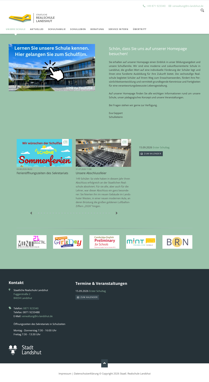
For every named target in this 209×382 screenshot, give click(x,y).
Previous (31, 213)
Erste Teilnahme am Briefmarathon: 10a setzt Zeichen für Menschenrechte (79, 213)
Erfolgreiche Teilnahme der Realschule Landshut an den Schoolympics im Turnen (65, 213)
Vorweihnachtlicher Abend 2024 (88, 213)
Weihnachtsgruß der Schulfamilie (53, 213)
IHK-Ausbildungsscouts (85, 213)
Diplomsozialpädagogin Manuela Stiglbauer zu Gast (97, 213)
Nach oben (104, 363)
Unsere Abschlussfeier (91, 173)
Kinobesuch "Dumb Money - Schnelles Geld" (59, 213)
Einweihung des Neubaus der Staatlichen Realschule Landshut (62, 213)
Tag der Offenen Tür (44, 213)
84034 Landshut (23, 298)
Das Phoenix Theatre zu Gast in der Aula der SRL (109, 213)
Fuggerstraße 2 (22, 294)
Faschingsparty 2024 (106, 213)
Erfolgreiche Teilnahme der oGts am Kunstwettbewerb (71, 213)
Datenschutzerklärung (86, 373)
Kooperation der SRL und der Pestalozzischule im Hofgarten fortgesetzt (94, 213)
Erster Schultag (161, 147)
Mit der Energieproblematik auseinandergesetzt (82, 213)
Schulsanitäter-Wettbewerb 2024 (103, 213)
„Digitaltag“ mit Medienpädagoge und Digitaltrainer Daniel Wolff (73, 213)
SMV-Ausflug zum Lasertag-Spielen (100, 213)
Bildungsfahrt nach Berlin (76, 213)
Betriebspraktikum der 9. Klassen (47, 213)
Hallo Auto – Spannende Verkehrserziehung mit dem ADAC (41, 213)
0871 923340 (31, 308)
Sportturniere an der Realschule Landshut (50, 213)
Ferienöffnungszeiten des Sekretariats (42, 173)
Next (116, 213)
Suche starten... (202, 10)
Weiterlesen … (53, 156)
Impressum (65, 373)
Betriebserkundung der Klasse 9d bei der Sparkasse (68, 213)
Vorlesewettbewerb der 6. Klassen (56, 213)
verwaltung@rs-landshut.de (37, 316)
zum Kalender (152, 153)
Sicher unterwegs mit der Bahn (91, 213)
